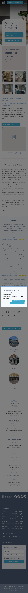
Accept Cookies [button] (17, 303)
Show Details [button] (18, 300)
